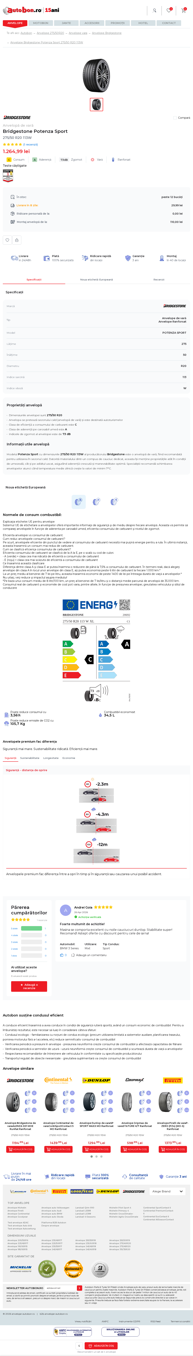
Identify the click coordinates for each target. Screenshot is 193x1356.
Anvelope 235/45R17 (51, 1240)
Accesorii (92, 23)
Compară (184, 117)
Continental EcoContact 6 (156, 1216)
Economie (68, 757)
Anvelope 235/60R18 (85, 1243)
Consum (16, 160)
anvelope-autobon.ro (23, 1313)
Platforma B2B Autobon (53, 1222)
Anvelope (15, 23)
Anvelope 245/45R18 (85, 1246)
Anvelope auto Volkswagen (55, 1208)
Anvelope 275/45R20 (120, 1246)
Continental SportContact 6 (157, 1208)
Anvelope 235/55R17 (51, 1246)
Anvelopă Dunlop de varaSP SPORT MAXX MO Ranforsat (96, 1124)
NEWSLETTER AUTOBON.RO (25, 1288)
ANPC (105, 1321)
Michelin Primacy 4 (119, 1211)
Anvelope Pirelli (16, 1211)
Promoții (118, 23)
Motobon (40, 23)
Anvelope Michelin (17, 1208)
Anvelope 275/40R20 (120, 1243)
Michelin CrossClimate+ (121, 1214)
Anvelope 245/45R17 (51, 1249)
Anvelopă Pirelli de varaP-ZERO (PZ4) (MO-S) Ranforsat (172, 1126)
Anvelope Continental (19, 1214)
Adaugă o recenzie (30, 986)
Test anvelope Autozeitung (22, 1228)
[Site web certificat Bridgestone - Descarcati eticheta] (100, 1277)
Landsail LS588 (83, 1211)
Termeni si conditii (180, 1321)
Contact (169, 23)
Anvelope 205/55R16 (18, 1240)
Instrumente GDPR (129, 1321)
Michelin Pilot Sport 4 (120, 1208)
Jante (66, 23)
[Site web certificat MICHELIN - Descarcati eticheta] (21, 1277)
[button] (91, 1156)
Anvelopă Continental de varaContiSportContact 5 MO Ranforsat (58, 1126)
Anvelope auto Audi (51, 1211)
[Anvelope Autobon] (31, 11)
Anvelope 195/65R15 (18, 1246)
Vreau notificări (83, 1321)
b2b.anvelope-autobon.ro (54, 1313)
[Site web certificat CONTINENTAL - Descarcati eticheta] (73, 1277)
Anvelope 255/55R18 (85, 1240)
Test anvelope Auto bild (20, 1225)
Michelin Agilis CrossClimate (123, 1217)
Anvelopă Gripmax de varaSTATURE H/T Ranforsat (135, 1124)
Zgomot (71, 160)
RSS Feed (155, 1321)
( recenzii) (30, 144)
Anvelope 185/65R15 (18, 1249)
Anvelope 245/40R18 (85, 1249)
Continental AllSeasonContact (158, 1219)
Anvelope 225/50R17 (51, 1243)
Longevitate (51, 757)
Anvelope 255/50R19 (119, 1240)
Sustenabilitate (29, 757)
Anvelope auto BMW (51, 1214)
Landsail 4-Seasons (85, 1217)
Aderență (42, 160)
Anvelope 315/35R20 (119, 1249)
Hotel (143, 23)
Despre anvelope (50, 1225)
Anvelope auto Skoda (52, 1217)
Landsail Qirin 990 (84, 1208)
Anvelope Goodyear (18, 1217)
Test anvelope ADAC (18, 1222)
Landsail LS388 (83, 1214)
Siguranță (10, 757)
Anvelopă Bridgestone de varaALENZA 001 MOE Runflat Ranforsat (20, 1126)
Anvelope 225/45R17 (18, 1243)
